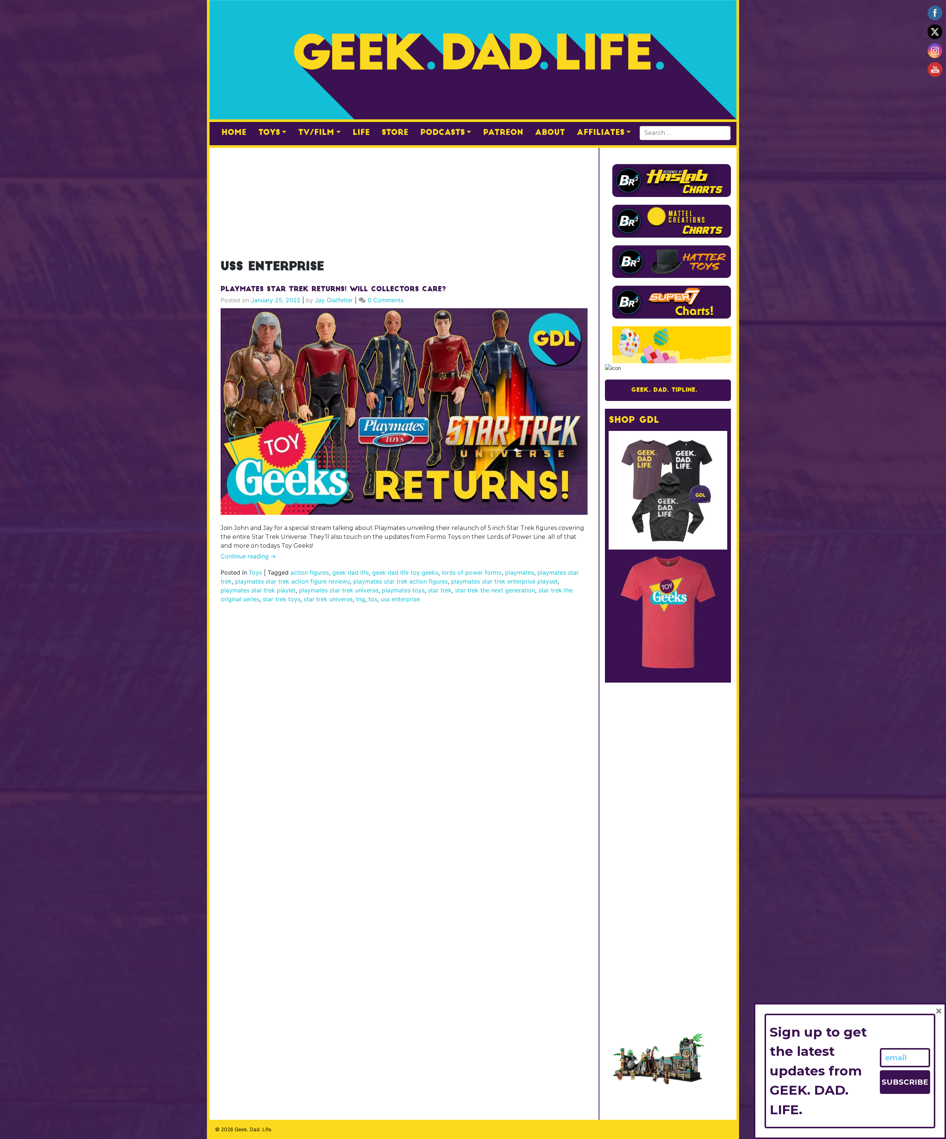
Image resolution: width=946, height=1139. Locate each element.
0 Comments (386, 300)
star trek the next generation (495, 590)
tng (360, 599)
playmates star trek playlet (258, 590)
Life (361, 133)
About (550, 133)
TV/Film (316, 133)
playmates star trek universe (338, 590)
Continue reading (248, 556)
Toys (269, 133)
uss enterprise (400, 599)
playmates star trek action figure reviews (292, 581)
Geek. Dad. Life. (254, 1129)
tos (372, 599)
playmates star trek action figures (400, 581)
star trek (440, 590)
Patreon (503, 133)
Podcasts (442, 133)
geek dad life (350, 572)
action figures (309, 572)
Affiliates (601, 133)
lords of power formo (472, 572)
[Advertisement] (404, 199)
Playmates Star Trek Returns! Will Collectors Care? (333, 289)
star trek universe (328, 599)
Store (395, 133)
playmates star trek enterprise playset (504, 581)
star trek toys (281, 599)
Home (233, 133)
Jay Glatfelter (334, 300)
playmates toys (403, 590)
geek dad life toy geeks (405, 572)
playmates (519, 572)
